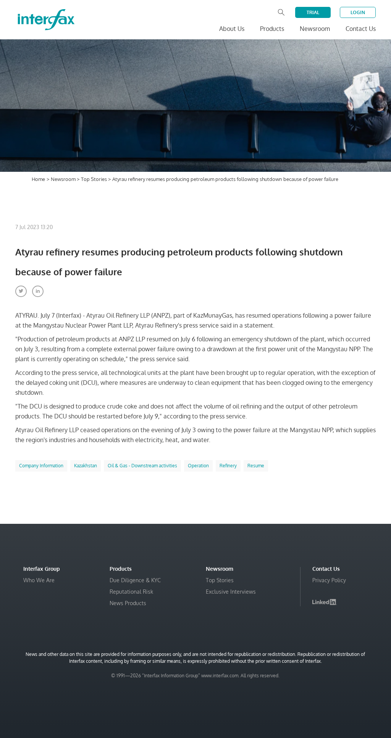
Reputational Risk (131, 591)
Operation (198, 465)
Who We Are (39, 580)
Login (358, 12)
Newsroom (64, 179)
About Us (231, 28)
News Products (128, 603)
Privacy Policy (329, 580)
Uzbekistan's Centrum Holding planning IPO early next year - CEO (289, 711)
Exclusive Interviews (231, 591)
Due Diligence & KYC (135, 580)
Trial (313, 12)
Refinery (228, 465)
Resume (255, 465)
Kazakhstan (85, 465)
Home (38, 179)
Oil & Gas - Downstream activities (142, 465)
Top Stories (94, 179)
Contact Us (361, 28)
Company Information (41, 465)
